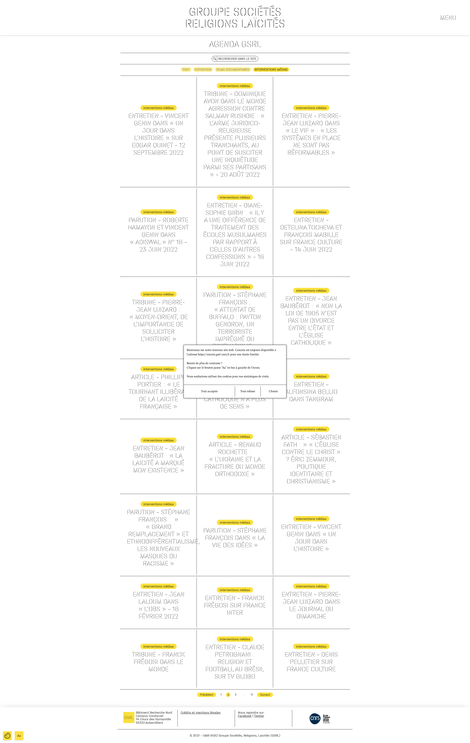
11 (252, 694)
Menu (448, 17)
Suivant (265, 694)
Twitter (259, 716)
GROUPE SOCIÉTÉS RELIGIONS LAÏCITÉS (235, 17)
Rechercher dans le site (237, 59)
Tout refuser (247, 391)
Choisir (273, 391)
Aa (19, 735)
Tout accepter (209, 391)
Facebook (245, 716)
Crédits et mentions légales (200, 712)
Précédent (206, 694)
